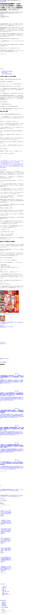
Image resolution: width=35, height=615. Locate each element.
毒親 (11, 326)
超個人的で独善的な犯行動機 (6, 73)
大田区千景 (3, 604)
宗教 (3, 588)
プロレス (4, 586)
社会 (3, 592)
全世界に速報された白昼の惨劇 (7, 71)
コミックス (9, 326)
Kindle (1, 326)
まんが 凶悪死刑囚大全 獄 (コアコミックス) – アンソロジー (9, 313)
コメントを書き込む (3, 500)
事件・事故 (2, 325)
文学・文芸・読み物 (6, 591)
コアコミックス (4, 326)
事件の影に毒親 (4, 72)
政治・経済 (4, 590)
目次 (1, 68)
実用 (3, 589)
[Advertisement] (12, 20)
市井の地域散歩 (4, 605)
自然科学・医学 (5, 593)
